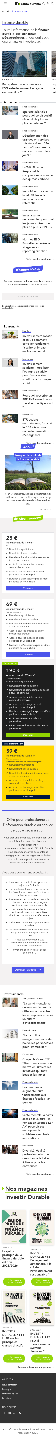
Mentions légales (10, 1393)
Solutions (26, 331)
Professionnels (29, 1030)
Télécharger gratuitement (14, 1281)
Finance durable (19, 11)
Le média (6, 1398)
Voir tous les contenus (38, 259)
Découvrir (44, 509)
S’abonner (28, 588)
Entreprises (27, 359)
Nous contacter (9, 1384)
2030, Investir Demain (32, 998)
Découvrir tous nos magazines (34, 1367)
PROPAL (33, 1432)
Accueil (5, 11)
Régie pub (7, 1389)
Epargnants (27, 414)
